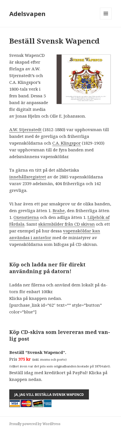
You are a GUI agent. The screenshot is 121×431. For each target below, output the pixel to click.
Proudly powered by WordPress (34, 423)
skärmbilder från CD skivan (66, 224)
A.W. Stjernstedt (25, 129)
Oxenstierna (26, 217)
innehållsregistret (27, 176)
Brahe (59, 210)
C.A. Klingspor (66, 143)
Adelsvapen (27, 13)
